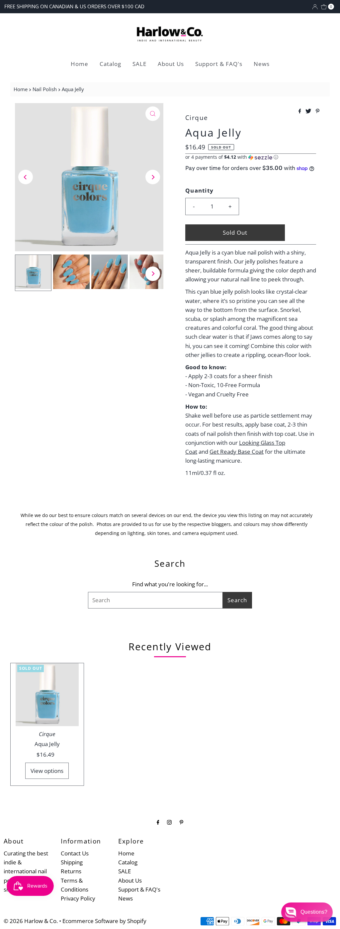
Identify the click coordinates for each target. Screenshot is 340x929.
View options (47, 771)
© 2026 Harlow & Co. (31, 921)
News (262, 64)
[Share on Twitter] (308, 111)
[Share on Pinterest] (317, 111)
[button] (250, 157)
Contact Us (75, 853)
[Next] (152, 177)
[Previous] (25, 177)
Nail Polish (45, 89)
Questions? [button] (313, 912)
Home (79, 64)
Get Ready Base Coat (237, 451)
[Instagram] (169, 821)
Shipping (72, 862)
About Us (171, 64)
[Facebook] (158, 821)
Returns (71, 871)
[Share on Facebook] (300, 111)
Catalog (110, 64)
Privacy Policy (78, 898)
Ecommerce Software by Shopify (104, 921)
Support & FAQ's (218, 64)
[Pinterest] (181, 821)
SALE (139, 64)
